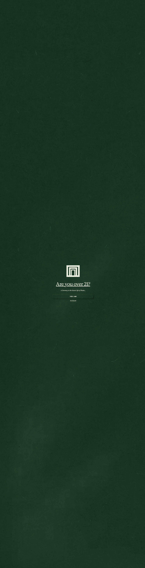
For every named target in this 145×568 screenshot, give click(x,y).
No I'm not (73, 300)
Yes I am (73, 296)
